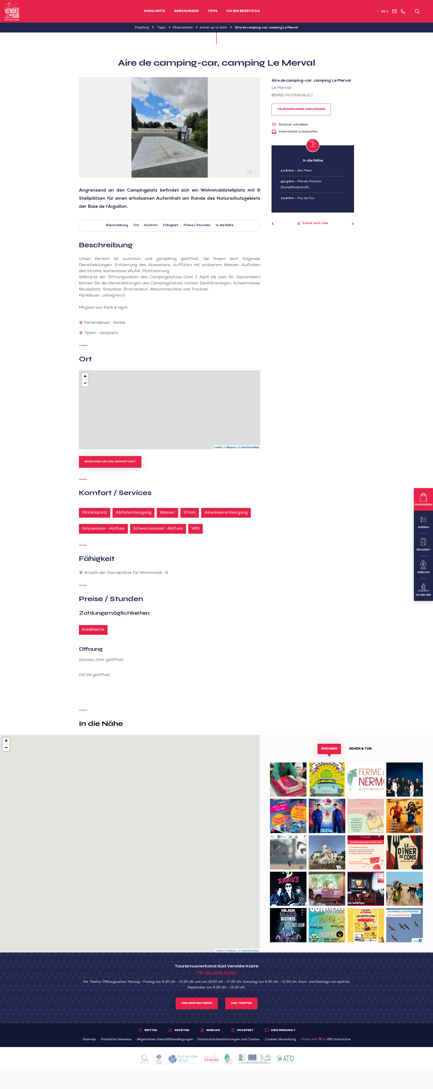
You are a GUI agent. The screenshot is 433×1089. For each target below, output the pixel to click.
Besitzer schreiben (293, 124)
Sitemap (89, 1039)
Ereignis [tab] (329, 749)
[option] (169, 127)
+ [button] (85, 376)
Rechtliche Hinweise (116, 1039)
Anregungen (186, 11)
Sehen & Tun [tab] (360, 749)
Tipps (212, 11)
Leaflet (218, 447)
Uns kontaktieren (196, 1003)
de (383, 11)
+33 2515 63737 (220, 972)
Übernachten (183, 27)
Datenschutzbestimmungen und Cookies (228, 1039)
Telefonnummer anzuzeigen (301, 109)
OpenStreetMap (250, 447)
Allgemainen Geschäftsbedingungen (165, 1039)
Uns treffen (241, 1003)
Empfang (142, 27)
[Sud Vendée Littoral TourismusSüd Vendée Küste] (12, 11)
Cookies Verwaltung (280, 1039)
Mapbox (231, 447)
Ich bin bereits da (243, 11)
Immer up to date (213, 27)
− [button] (85, 383)
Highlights (154, 11)
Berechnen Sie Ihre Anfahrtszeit (110, 462)
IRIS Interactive (339, 1039)
